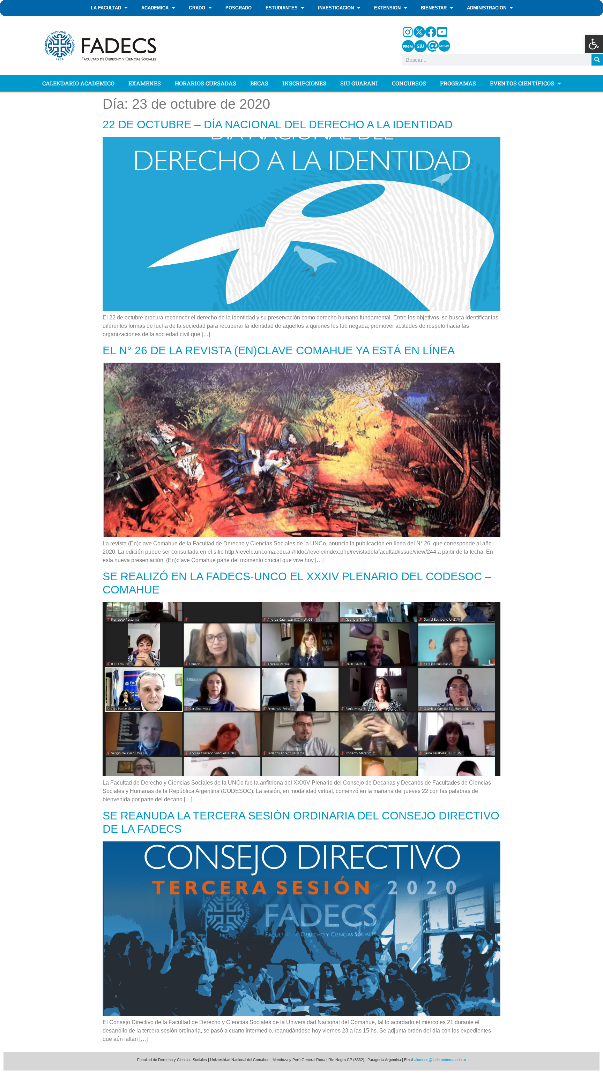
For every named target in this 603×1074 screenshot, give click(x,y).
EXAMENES (144, 83)
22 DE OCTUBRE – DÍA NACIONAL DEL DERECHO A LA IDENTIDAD (278, 124)
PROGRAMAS (458, 83)
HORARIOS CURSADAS (205, 83)
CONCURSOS (409, 83)
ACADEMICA (155, 7)
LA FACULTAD (106, 7)
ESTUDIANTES (282, 7)
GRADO (197, 7)
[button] (594, 44)
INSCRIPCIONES (304, 83)
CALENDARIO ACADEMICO (78, 83)
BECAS (259, 83)
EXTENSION (387, 7)
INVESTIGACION (336, 7)
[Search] (597, 60)
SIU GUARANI (359, 83)
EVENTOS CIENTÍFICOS (522, 83)
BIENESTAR (434, 7)
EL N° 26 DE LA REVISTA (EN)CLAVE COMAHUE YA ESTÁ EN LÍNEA (279, 350)
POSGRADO (238, 7)
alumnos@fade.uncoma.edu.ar (440, 1060)
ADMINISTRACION (486, 7)
